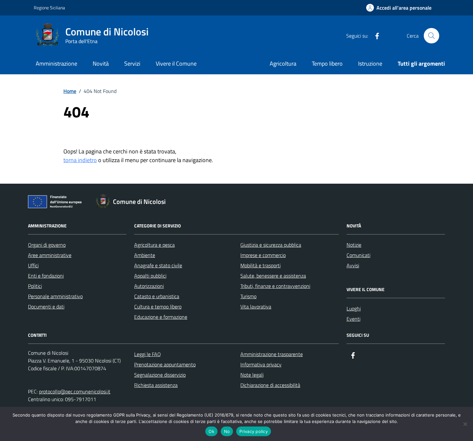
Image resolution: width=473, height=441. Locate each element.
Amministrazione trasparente (271, 354)
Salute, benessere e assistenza (273, 276)
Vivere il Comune (176, 63)
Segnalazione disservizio (160, 375)
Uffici (33, 265)
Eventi (353, 319)
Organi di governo (47, 245)
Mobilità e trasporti (260, 265)
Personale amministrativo (55, 296)
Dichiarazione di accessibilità (270, 385)
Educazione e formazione (160, 317)
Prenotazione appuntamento (165, 364)
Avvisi (353, 265)
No (227, 431)
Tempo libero (327, 63)
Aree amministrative (49, 255)
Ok (211, 431)
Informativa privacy (261, 364)
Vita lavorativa (255, 306)
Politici (35, 286)
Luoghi (354, 308)
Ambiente (144, 255)
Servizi (132, 63)
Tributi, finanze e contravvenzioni (275, 286)
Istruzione (370, 63)
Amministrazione (56, 63)
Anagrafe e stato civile (158, 265)
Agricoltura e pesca (154, 245)
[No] (465, 424)
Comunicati (358, 255)
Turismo (248, 296)
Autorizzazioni (149, 286)
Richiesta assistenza (156, 385)
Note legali (252, 375)
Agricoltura (283, 63)
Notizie (354, 245)
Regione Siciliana (49, 7)
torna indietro (80, 160)
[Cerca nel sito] (431, 35)
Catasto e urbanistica (156, 296)
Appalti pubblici (150, 276)
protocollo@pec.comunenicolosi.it (74, 391)
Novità (101, 63)
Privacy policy (253, 431)
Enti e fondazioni (46, 276)
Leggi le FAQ (147, 354)
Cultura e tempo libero (157, 306)
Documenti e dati (46, 306)
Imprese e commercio (263, 255)
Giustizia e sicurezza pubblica (270, 245)
